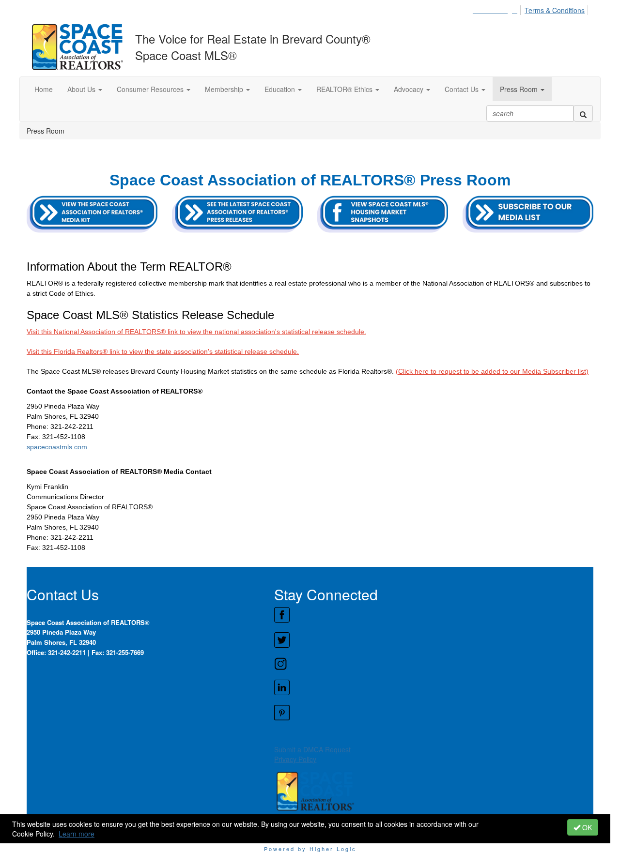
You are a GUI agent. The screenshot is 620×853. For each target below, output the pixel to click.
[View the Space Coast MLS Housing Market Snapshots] (382, 214)
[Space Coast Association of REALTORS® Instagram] (433, 663)
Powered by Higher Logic (310, 849)
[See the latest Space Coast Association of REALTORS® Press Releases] (237, 214)
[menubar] (531, 8)
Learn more (76, 833)
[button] (84, 89)
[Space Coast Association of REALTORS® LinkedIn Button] (433, 687)
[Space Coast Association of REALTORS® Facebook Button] (433, 615)
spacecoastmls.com (57, 447)
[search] (583, 113)
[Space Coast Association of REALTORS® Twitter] (433, 640)
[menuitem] (498, 8)
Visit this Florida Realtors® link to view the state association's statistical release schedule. (163, 351)
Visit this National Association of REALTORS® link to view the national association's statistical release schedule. (196, 331)
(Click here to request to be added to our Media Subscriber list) (492, 371)
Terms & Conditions (555, 10)
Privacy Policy (295, 759)
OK (586, 827)
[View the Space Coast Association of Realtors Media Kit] (92, 214)
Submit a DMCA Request (312, 749)
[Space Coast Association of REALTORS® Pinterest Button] (433, 712)
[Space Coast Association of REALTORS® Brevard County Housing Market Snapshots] (528, 214)
